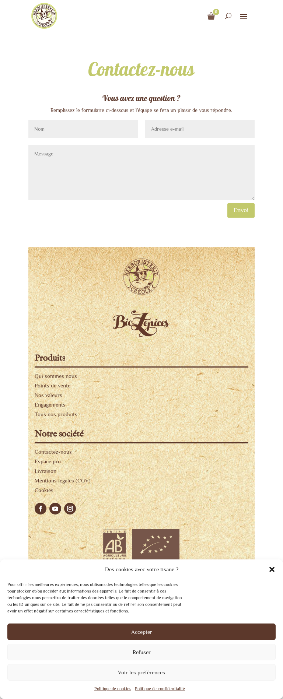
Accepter (141, 632)
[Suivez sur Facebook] (40, 508)
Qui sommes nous (56, 376)
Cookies (44, 490)
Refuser (142, 652)
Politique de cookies (112, 688)
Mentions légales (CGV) (63, 480)
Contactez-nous (53, 452)
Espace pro (48, 461)
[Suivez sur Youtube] (55, 508)
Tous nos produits (56, 414)
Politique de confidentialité (160, 688)
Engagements (50, 404)
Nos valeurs (48, 395)
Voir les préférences (141, 672)
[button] (272, 569)
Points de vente (52, 385)
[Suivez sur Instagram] (70, 508)
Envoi (241, 210)
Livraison (45, 471)
